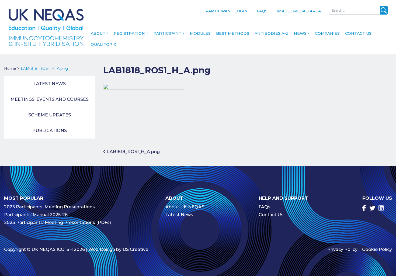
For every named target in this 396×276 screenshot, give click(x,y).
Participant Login (227, 11)
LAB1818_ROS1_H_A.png (133, 151)
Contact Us (358, 33)
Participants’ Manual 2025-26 (36, 214)
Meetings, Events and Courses (50, 99)
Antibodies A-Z (272, 33)
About (98, 33)
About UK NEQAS (184, 206)
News (300, 33)
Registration (129, 33)
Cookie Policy (377, 249)
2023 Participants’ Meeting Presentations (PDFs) (57, 222)
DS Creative (135, 249)
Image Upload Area (299, 11)
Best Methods (232, 33)
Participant (167, 33)
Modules (200, 33)
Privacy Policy (342, 249)
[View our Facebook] (364, 208)
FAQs (262, 11)
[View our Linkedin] (381, 208)
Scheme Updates (49, 115)
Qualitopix (103, 44)
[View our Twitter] (372, 208)
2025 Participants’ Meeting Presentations (49, 206)
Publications (49, 130)
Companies (327, 33)
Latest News (49, 83)
